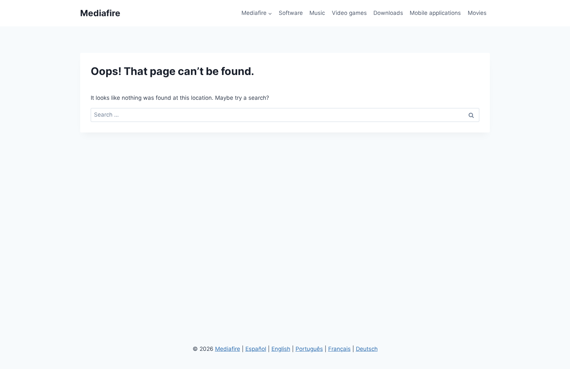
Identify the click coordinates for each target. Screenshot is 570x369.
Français (339, 349)
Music (317, 13)
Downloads (388, 13)
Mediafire (227, 349)
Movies (477, 13)
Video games (349, 13)
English (280, 349)
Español (255, 349)
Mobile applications (435, 13)
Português (309, 349)
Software (291, 13)
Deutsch (367, 349)
